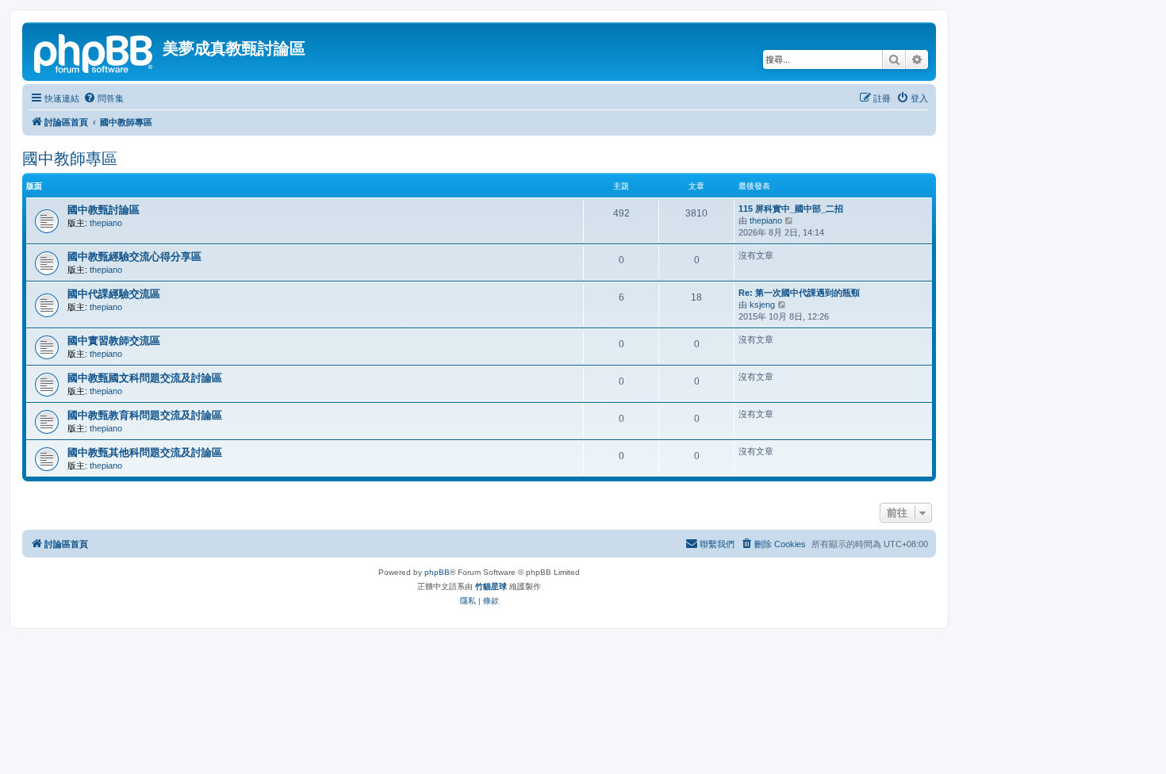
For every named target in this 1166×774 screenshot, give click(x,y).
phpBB (437, 572)
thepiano (106, 223)
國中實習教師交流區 (113, 341)
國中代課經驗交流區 (113, 294)
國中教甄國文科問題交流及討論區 (144, 378)
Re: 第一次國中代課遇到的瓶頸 (799, 292)
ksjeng (762, 304)
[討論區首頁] (94, 51)
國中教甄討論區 (103, 210)
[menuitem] (103, 98)
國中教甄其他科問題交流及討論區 (144, 452)
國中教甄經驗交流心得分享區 (134, 256)
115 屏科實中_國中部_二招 (790, 208)
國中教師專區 (69, 158)
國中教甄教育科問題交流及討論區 (144, 415)
